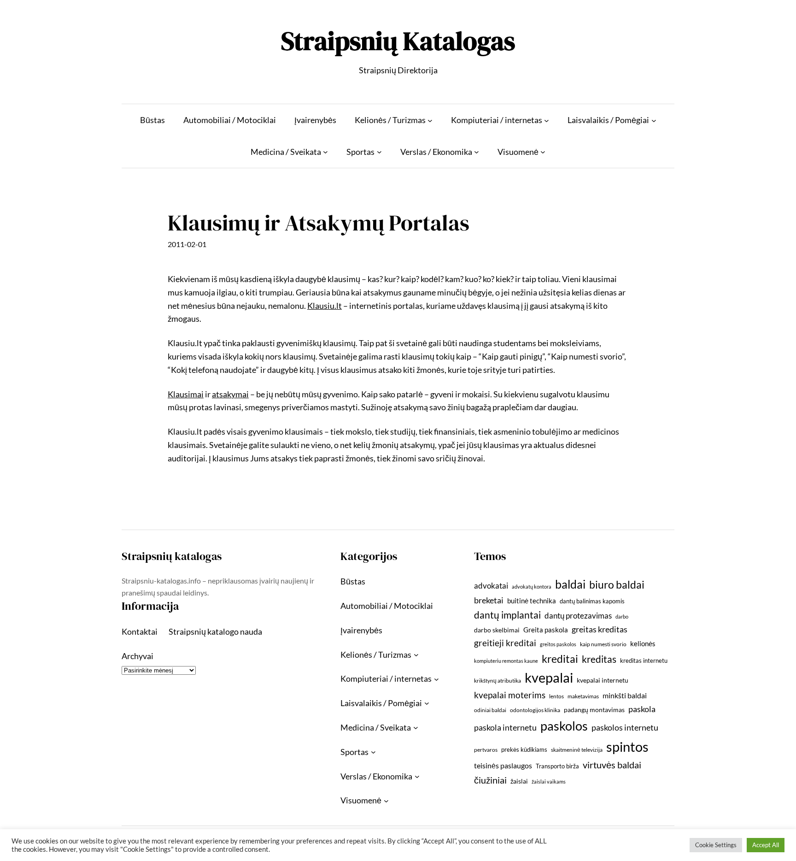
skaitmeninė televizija (577, 749)
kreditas (599, 659)
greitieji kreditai (505, 642)
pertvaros (486, 750)
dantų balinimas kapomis (592, 601)
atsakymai (230, 394)
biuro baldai (616, 584)
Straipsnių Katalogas (398, 41)
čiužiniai (490, 779)
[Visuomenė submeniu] (542, 151)
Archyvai (137, 656)
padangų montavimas (594, 710)
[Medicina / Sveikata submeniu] (325, 151)
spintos (627, 746)
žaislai (519, 781)
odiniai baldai (490, 710)
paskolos (564, 725)
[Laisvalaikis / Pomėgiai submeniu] (653, 120)
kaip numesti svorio (603, 644)
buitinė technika (531, 600)
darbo (621, 616)
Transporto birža (557, 766)
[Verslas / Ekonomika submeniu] (476, 151)
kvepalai (549, 677)
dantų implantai (507, 615)
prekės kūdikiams (524, 749)
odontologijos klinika (535, 710)
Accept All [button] (765, 845)
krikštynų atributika (497, 680)
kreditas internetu (643, 660)
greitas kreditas (599, 629)
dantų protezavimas (578, 615)
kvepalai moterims (509, 695)
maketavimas (583, 696)
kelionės (643, 643)
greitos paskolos (558, 644)
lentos (556, 696)
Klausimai (186, 394)
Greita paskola (545, 629)
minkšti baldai (625, 695)
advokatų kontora (531, 587)
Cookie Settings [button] (716, 845)
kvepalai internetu (602, 680)
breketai (488, 600)
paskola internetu (505, 727)
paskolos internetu (624, 727)
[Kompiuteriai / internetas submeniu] (546, 120)
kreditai (560, 658)
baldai (570, 584)
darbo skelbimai (497, 630)
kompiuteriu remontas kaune (506, 661)
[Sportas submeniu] (379, 151)
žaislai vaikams (549, 781)
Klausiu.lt (324, 306)
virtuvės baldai (612, 764)
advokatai (491, 585)
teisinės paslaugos (503, 765)
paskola (642, 709)
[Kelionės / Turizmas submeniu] (430, 120)
